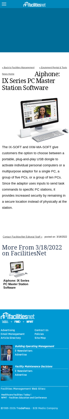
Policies (39, 334)
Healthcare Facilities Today (15, 394)
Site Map (40, 338)
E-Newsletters (23, 350)
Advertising (8, 330)
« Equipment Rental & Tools (53, 67)
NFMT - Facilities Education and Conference (24, 397)
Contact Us (41, 330)
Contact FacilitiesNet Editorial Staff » (22, 236)
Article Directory (11, 338)
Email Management (13, 334)
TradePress (23, 408)
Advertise (21, 354)
